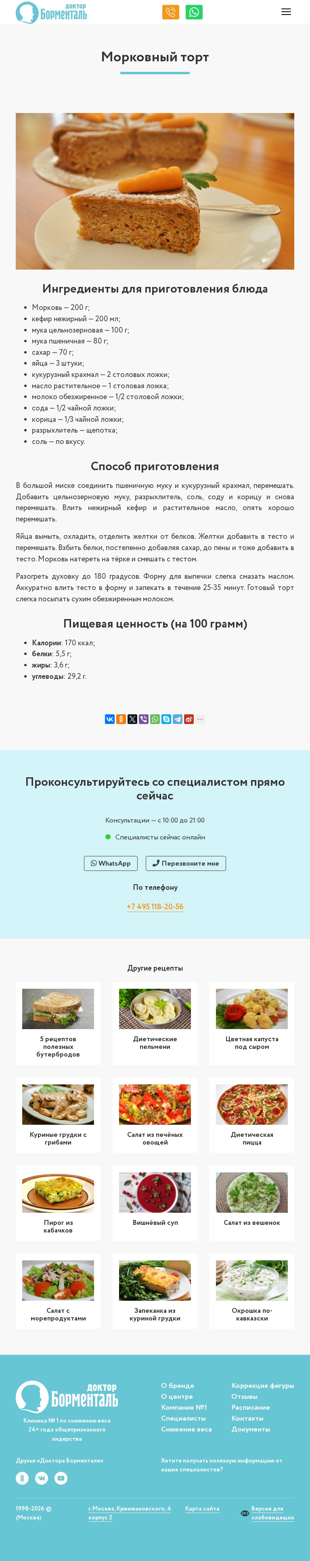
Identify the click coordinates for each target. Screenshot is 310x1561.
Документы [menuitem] (250, 1429)
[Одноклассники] (121, 719)
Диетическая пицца (251, 1139)
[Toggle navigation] (286, 13)
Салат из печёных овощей (155, 1139)
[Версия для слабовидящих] (246, 1513)
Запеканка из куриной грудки (155, 1315)
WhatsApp (114, 863)
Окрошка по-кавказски (252, 1315)
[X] (132, 719)
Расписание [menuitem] (250, 1407)
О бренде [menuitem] (177, 1386)
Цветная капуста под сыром (252, 1043)
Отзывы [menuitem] (244, 1397)
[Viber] (144, 719)
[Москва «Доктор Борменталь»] (51, 13)
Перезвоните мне (189, 863)
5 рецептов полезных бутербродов (58, 1047)
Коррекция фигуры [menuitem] (262, 1386)
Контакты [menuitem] (247, 1418)
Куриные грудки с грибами (58, 1139)
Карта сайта (202, 1509)
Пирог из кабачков (58, 1227)
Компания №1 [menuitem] (184, 1407)
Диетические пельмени (155, 1043)
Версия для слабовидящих (272, 1513)
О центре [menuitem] (177, 1397)
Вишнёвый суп (155, 1223)
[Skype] (166, 719)
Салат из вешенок (252, 1223)
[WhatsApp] (155, 719)
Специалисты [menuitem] (183, 1418)
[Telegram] (177, 719)
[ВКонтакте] (110, 719)
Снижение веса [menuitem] (186, 1429)
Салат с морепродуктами (58, 1315)
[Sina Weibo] (189, 719)
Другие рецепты (155, 968)
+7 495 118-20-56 (155, 907)
